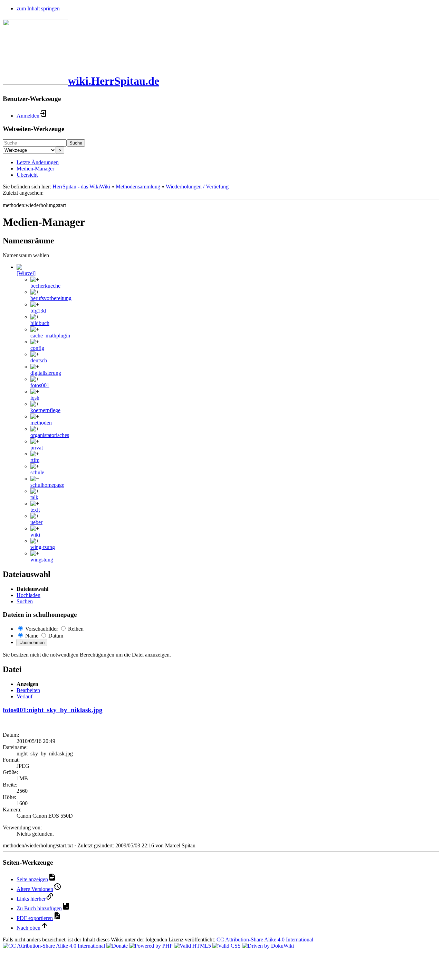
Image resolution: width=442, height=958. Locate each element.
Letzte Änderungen (38, 162)
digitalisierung (45, 373)
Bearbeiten (28, 690)
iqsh (34, 398)
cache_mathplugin (50, 335)
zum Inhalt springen (38, 8)
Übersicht (27, 175)
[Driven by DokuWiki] (268, 946)
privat (36, 447)
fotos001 (39, 385)
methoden (41, 423)
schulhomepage (47, 485)
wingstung (41, 559)
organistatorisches (49, 435)
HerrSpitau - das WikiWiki (81, 186)
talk (34, 497)
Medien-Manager (35, 168)
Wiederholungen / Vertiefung (197, 186)
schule (37, 472)
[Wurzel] (26, 273)
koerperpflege (45, 410)
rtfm (34, 460)
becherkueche (45, 286)
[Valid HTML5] (192, 946)
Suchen (25, 601)
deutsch (38, 360)
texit (35, 510)
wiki (35, 535)
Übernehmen (32, 642)
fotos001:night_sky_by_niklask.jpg (53, 710)
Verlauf (24, 696)
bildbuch (39, 323)
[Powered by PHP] (151, 946)
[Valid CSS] (226, 946)
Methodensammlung (138, 186)
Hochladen (28, 595)
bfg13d (38, 311)
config (37, 348)
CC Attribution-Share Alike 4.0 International (265, 939)
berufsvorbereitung (50, 298)
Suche (75, 143)
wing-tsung (42, 547)
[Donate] (117, 946)
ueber (36, 522)
